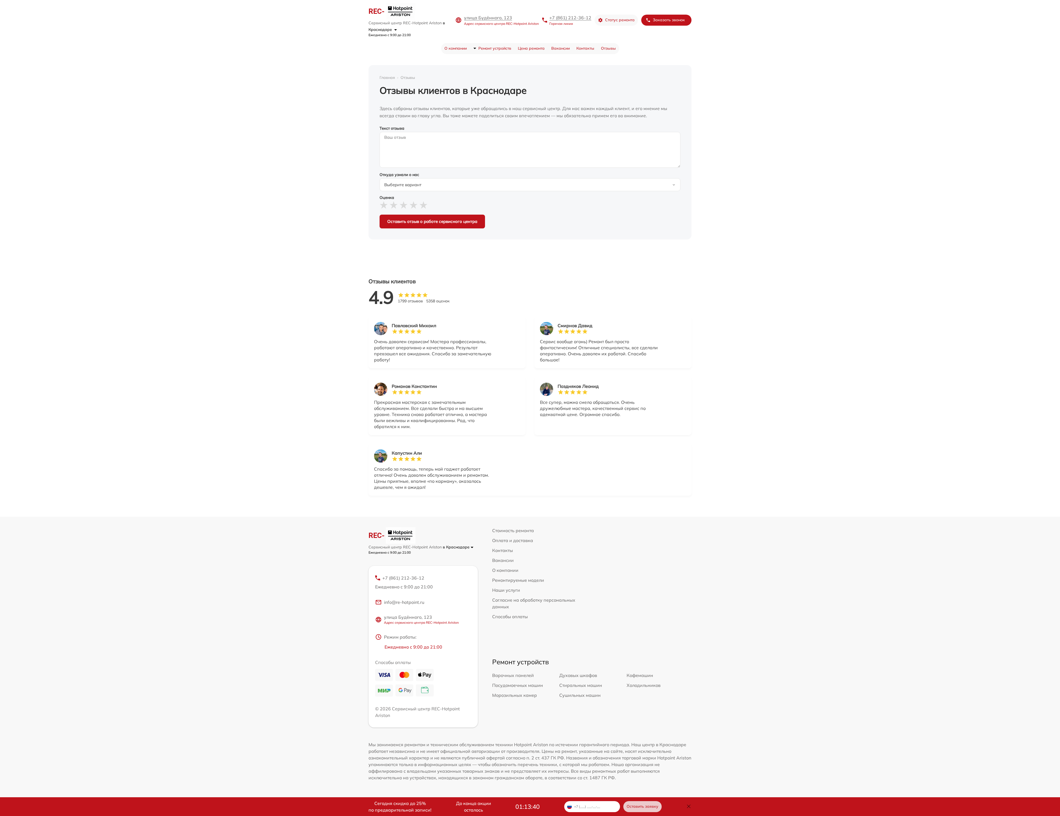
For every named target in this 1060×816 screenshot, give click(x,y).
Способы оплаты (510, 616)
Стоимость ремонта (513, 530)
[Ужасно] (384, 205)
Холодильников (644, 685)
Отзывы (608, 48)
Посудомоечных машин (517, 685)
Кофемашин (640, 675)
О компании (455, 48)
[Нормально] (403, 205)
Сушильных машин (580, 695)
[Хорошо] (413, 205)
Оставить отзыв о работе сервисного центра (432, 221)
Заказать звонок (669, 19)
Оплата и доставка (512, 540)
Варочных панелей (513, 675)
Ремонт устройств (494, 48)
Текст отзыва (392, 128)
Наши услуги (506, 590)
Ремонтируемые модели (518, 580)
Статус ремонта (620, 19)
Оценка (387, 197)
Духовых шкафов (578, 675)
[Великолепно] (423, 205)
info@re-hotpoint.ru (404, 602)
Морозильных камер (514, 695)
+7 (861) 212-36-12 (570, 17)
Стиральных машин (580, 685)
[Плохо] (393, 205)
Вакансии (560, 48)
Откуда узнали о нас (399, 174)
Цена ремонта (531, 48)
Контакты (585, 48)
